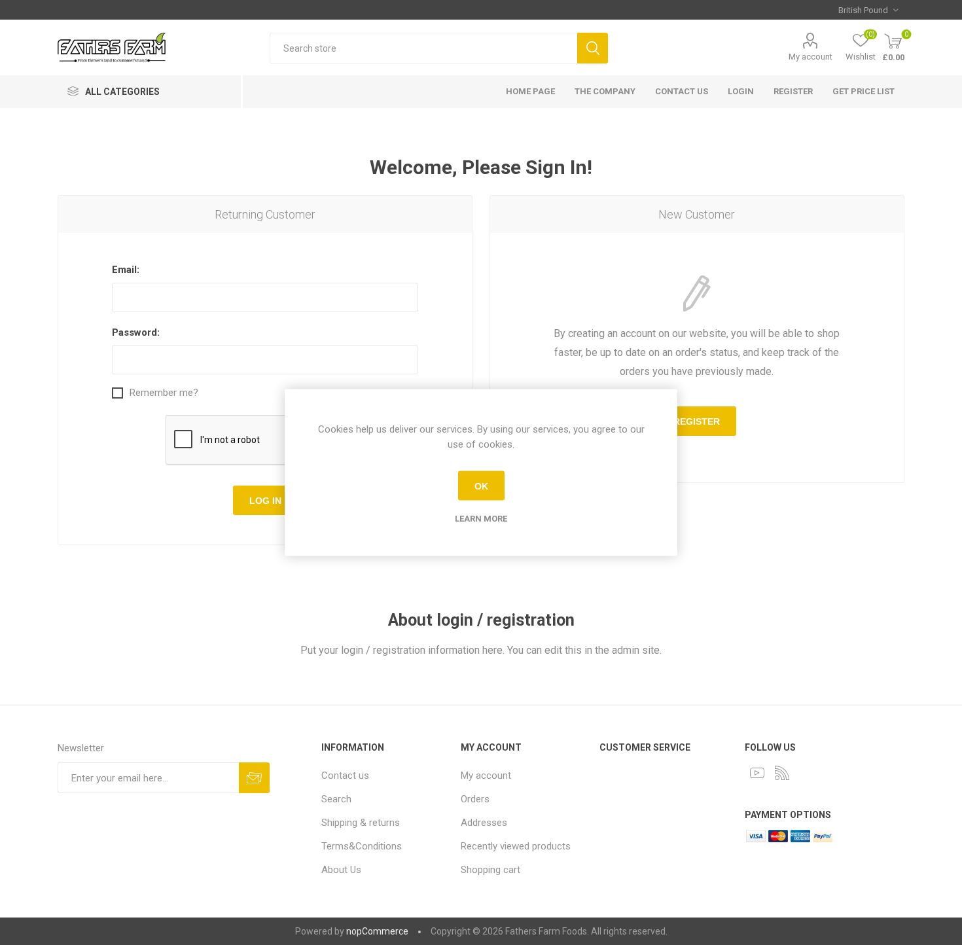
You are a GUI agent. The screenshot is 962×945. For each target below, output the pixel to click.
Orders (475, 799)
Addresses (484, 823)
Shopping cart (490, 870)
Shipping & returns (360, 823)
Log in (265, 500)
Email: (125, 270)
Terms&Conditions (361, 846)
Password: (136, 332)
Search (592, 48)
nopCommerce (377, 931)
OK (481, 485)
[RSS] (782, 772)
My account (810, 57)
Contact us (345, 775)
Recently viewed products (516, 846)
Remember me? (164, 393)
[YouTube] (757, 772)
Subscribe (254, 777)
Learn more (481, 519)
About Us (341, 870)
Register (696, 421)
